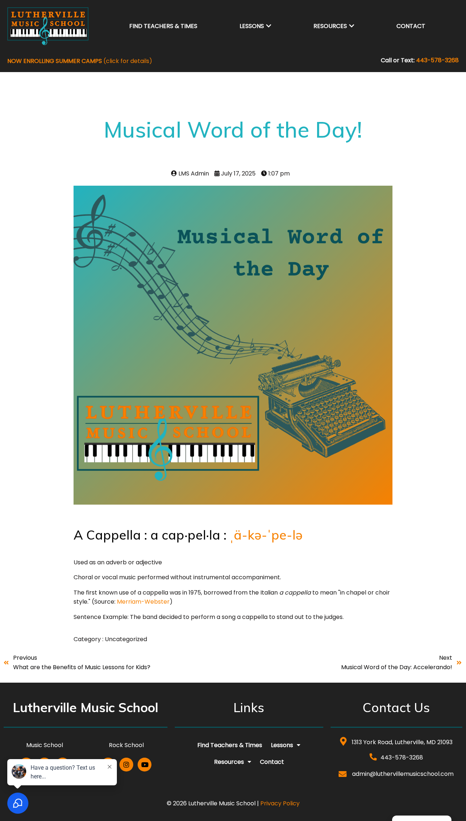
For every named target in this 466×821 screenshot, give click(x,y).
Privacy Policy (280, 803)
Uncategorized (126, 639)
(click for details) (79, 61)
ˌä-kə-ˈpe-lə (268, 535)
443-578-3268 (437, 60)
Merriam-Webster (143, 601)
